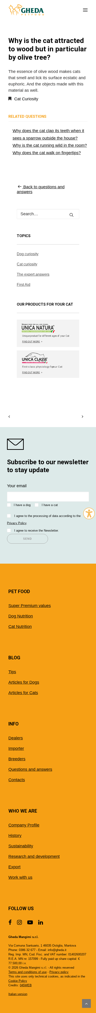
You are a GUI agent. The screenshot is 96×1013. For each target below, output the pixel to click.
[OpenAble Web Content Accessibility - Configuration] (89, 513)
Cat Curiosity (26, 99)
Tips (12, 672)
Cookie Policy (17, 981)
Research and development (34, 856)
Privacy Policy (16, 523)
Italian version (17, 994)
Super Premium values (29, 605)
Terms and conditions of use (27, 972)
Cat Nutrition (20, 626)
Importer (16, 748)
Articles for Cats (23, 692)
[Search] (48, 214)
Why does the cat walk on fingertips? (47, 152)
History (14, 835)
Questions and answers (30, 769)
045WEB (26, 985)
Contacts (16, 780)
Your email (17, 486)
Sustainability (20, 846)
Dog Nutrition (20, 616)
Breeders (16, 759)
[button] (85, 10)
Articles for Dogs (23, 682)
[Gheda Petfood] (26, 10)
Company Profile (23, 825)
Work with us (20, 877)
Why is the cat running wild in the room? (50, 145)
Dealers (15, 738)
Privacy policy (59, 972)
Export (14, 867)
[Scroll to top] (86, 1003)
